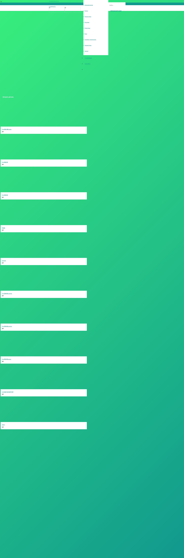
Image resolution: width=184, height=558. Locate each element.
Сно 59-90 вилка (6, 359)
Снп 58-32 (5, 162)
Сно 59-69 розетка (7, 326)
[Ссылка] (64, 12)
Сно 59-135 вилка (6, 129)
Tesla (3, 228)
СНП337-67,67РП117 (7, 392)
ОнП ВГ (4, 261)
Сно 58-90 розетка (7, 293)
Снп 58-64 (5, 195)
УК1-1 (3, 425)
